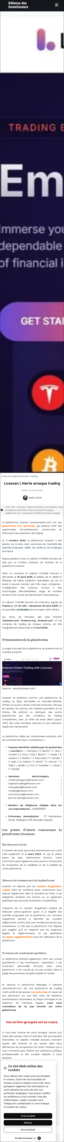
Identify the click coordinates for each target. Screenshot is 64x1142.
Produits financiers (18, 476)
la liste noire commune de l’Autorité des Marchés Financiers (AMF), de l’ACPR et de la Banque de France (32, 548)
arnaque (21, 507)
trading (56, 513)
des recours (15, 1036)
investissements (13, 510)
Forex (4, 476)
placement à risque (43, 510)
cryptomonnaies (34, 507)
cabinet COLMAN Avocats (35, 1039)
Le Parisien (22, 609)
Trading (34, 476)
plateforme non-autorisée (18, 513)
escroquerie (50, 507)
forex (60, 507)
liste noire (27, 510)
